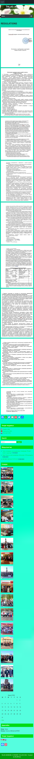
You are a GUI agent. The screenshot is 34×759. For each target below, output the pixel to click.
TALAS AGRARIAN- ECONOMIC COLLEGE (16, 8)
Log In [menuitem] (2, 2)
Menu (3, 16)
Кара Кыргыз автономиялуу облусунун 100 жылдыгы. (17, 455)
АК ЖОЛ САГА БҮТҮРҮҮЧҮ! (10, 459)
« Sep (2, 720)
